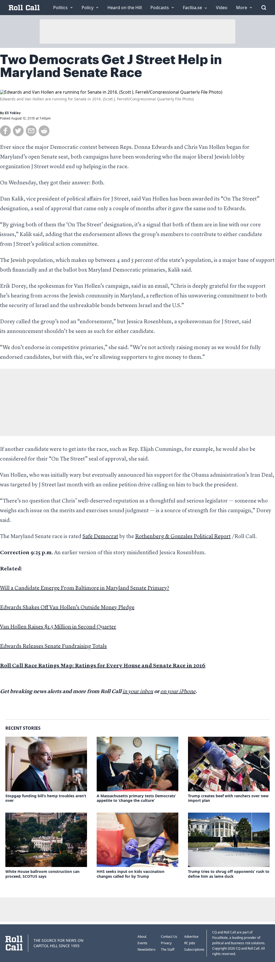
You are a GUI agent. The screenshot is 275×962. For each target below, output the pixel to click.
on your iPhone (178, 691)
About (142, 936)
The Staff (167, 949)
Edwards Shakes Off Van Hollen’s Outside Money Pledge (67, 607)
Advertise (191, 936)
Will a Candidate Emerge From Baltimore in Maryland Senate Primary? (84, 588)
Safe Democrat (100, 536)
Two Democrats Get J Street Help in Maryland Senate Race (111, 66)
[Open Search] (263, 7)
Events (142, 943)
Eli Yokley (13, 113)
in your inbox (137, 691)
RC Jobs (189, 943)
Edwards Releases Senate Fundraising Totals (53, 646)
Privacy (166, 943)
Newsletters (146, 949)
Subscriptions (194, 949)
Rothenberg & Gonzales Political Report (183, 536)
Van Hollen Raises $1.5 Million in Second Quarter (58, 627)
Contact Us (169, 936)
